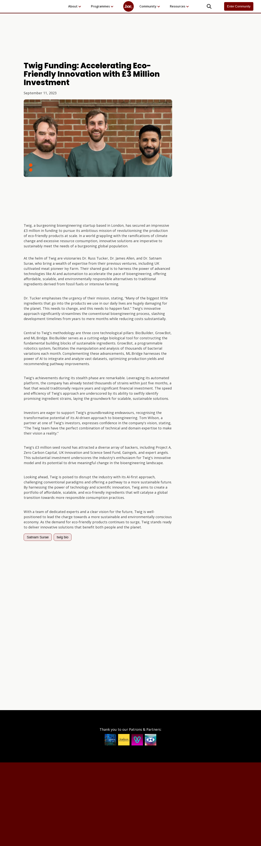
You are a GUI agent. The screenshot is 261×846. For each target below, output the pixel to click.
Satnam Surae (38, 537)
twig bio (62, 537)
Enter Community (238, 6)
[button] (76, 6)
